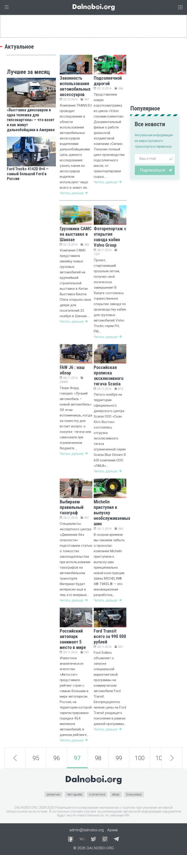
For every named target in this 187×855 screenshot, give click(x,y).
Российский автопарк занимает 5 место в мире (73, 639)
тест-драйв (74, 794)
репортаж (53, 794)
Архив (112, 830)
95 (36, 758)
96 (56, 758)
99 (119, 758)
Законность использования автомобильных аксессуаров (75, 86)
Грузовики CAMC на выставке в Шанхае (75, 234)
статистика (97, 794)
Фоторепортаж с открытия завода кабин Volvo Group (110, 237)
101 (160, 758)
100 (139, 758)
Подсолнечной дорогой (108, 80)
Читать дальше (71, 193)
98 (98, 758)
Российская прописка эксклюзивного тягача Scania (108, 376)
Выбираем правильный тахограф (71, 507)
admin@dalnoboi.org (86, 830)
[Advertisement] (31, 208)
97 (77, 758)
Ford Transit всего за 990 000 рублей (110, 636)
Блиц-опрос (134, 794)
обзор (115, 794)
